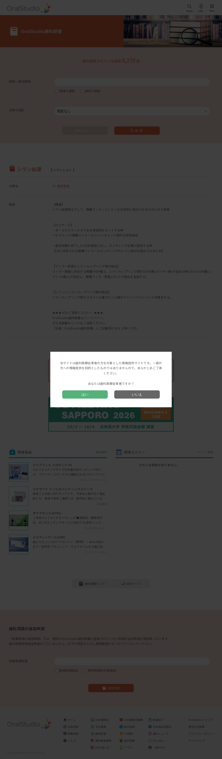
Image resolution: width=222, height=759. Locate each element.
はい (85, 394)
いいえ (137, 394)
